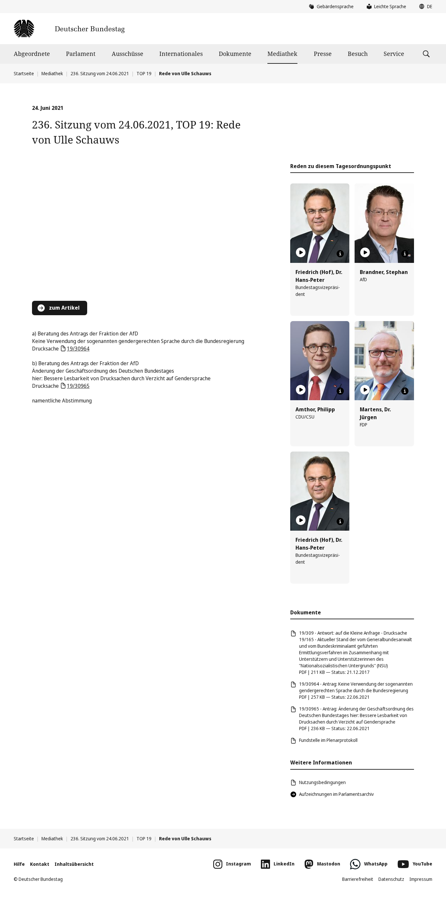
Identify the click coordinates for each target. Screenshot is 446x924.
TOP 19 (143, 73)
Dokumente (235, 54)
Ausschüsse (127, 54)
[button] (424, 6)
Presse (323, 54)
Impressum (420, 879)
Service (394, 54)
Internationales (181, 54)
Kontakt (39, 864)
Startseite (24, 73)
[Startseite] (69, 29)
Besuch (358, 54)
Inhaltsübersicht (74, 864)
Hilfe (19, 864)
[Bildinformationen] (340, 254)
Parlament (80, 54)
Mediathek (282, 54)
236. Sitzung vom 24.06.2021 (100, 73)
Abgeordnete (32, 54)
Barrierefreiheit (357, 879)
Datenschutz (391, 879)
